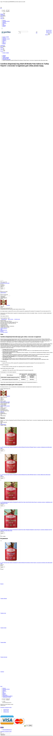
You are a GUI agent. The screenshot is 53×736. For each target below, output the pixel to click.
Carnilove (8, 305)
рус (1, 8)
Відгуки (3, 26)
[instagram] (1, 727)
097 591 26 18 (49, 32)
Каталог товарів (5, 36)
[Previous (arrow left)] (0, 281)
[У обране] (0, 479)
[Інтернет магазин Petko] (6, 33)
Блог (3, 24)
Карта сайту (4, 695)
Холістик (2, 411)
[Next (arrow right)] (1, 281)
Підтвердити (3, 296)
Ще (1, 423)
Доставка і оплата (6, 21)
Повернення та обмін (6, 696)
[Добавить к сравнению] (0, 480)
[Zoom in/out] (2, 280)
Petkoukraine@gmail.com (7, 729)
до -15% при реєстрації (4, 283)
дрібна (1, 405)
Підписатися (2, 705)
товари (4, 536)
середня (5, 405)
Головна (4, 55)
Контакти (4, 23)
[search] (18, 33)
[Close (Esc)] (0, 280)
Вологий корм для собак (5, 401)
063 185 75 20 (49, 30)
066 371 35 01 (49, 31)
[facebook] (3, 727)
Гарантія (4, 22)
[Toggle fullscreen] (1, 280)
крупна (8, 405)
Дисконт (4, 25)
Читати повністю (3, 328)
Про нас (4, 20)
